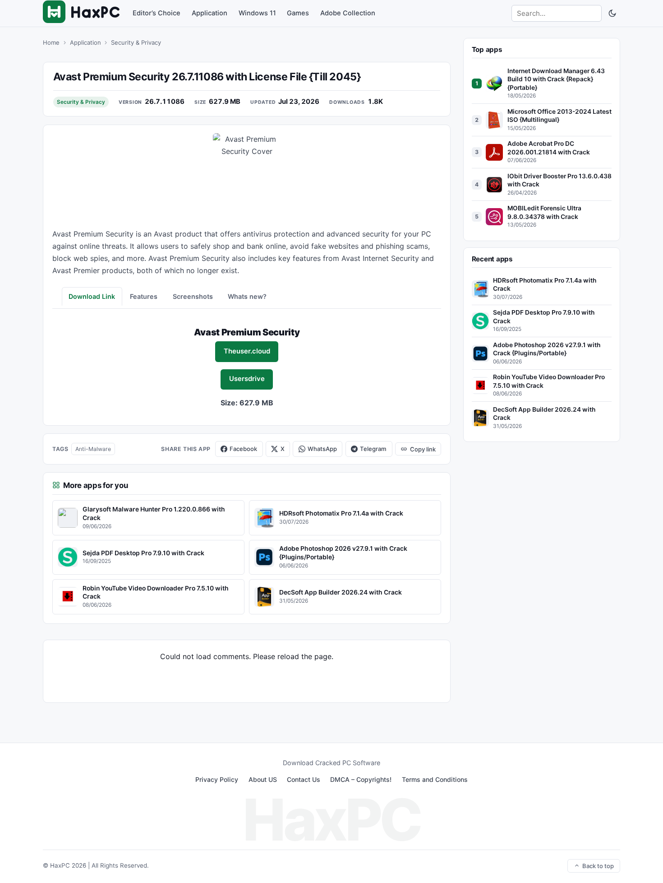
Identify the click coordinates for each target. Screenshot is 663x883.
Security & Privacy (136, 42)
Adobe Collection (347, 13)
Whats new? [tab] (247, 296)
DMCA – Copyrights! (360, 779)
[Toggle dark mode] (612, 13)
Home (51, 42)
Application (209, 13)
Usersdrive (247, 379)
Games (298, 13)
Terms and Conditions (435, 779)
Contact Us (303, 779)
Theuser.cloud (247, 351)
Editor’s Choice (156, 13)
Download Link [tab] (92, 296)
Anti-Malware (93, 449)
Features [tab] (143, 296)
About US (263, 779)
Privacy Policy (216, 779)
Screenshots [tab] (193, 296)
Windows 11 (257, 13)
